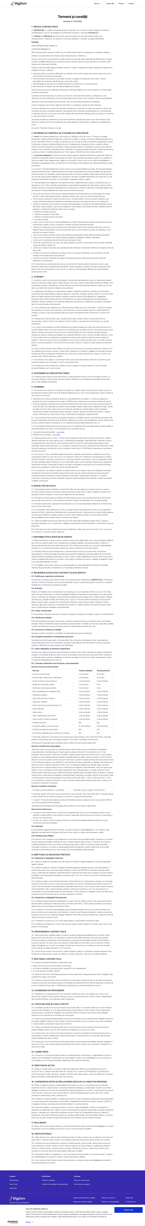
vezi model (60, 432)
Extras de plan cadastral (82, 1184)
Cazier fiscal (13, 1184)
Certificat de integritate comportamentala (55, 1184)
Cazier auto (13, 1188)
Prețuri (121, 3)
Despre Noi (110, 3)
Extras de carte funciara (82, 1180)
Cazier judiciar (14, 1180)
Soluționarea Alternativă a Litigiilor (84, 1198)
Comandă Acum (130, 1202)
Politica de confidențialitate (110, 1202)
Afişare (28, 1222)
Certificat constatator (48, 1180)
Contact (131, 3)
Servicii (96, 3)
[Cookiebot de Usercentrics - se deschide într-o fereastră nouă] (12, 1222)
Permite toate (128, 1210)
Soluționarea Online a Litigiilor (83, 1202)
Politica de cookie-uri (108, 1198)
